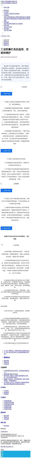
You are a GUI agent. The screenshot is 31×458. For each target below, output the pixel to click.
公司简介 (6, 390)
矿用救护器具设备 (9, 402)
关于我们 (3, 387)
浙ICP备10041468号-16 (7, 446)
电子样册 (6, 425)
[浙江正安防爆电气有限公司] (15, 2)
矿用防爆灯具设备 (9, 404)
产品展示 (3, 397)
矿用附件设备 (7, 409)
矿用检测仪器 (7, 400)
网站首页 (6, 10)
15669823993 (4, 431)
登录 (5, 7)
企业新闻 (6, 364)
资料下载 (3, 422)
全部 (5, 17)
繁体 (2, 449)
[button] (3, 36)
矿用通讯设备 (7, 407)
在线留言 (6, 392)
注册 (8, 7)
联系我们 (6, 394)
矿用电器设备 (7, 405)
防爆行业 (6, 45)
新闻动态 (6, 43)
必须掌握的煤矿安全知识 (11, 374)
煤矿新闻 (6, 360)
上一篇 (17, 350)
